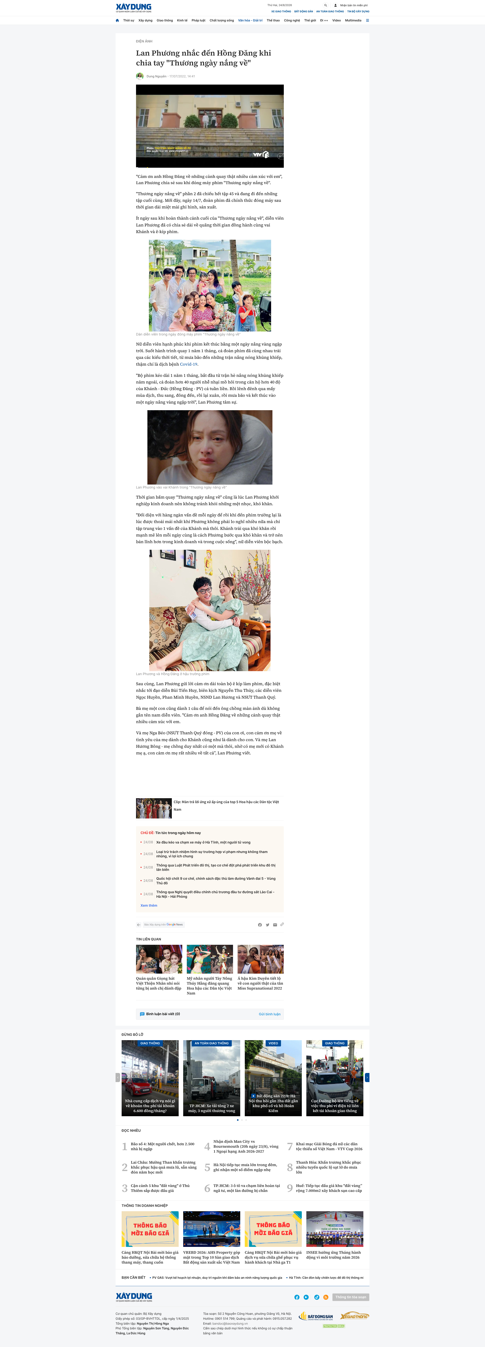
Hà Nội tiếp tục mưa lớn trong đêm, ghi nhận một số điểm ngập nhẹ (245, 1167)
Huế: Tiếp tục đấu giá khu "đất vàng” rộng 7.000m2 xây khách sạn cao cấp (329, 1188)
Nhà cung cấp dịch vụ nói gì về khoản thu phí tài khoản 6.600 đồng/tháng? (150, 1105)
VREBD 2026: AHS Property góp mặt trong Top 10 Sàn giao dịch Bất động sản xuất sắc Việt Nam (211, 1257)
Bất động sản (303, 11)
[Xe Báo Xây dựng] (354, 1315)
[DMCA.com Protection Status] (333, 1326)
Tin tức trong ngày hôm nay (178, 833)
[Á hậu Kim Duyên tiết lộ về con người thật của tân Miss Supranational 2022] (261, 959)
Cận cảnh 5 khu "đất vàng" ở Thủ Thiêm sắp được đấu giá (160, 1188)
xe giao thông (281, 11)
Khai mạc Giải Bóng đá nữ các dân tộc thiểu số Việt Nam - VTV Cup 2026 (329, 1146)
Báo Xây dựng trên (155, 924)
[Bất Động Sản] (315, 1316)
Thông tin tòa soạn (351, 1297)
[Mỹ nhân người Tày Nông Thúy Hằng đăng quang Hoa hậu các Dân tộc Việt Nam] (210, 959)
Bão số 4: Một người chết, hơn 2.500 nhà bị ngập (162, 1146)
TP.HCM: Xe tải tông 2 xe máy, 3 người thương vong (211, 1108)
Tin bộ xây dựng (358, 11)
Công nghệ (292, 20)
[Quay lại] (138, 925)
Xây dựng (145, 20)
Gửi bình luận (270, 1014)
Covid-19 (188, 364)
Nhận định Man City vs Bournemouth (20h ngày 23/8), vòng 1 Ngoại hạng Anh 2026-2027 (246, 1146)
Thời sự (128, 20)
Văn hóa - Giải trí (250, 20)
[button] (238, 1120)
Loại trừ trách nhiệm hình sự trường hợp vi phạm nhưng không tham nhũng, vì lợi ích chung (212, 854)
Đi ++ (324, 20)
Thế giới (310, 20)
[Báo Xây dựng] (134, 8)
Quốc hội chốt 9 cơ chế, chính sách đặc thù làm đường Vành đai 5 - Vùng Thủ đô (216, 881)
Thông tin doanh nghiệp (145, 1206)
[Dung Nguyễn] (140, 76)
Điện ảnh (144, 41)
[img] (210, 285)
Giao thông (165, 20)
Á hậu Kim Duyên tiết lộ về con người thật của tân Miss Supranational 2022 (260, 983)
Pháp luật (198, 20)
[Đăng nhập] (335, 5)
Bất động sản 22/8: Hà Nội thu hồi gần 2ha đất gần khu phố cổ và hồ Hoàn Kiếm (273, 1103)
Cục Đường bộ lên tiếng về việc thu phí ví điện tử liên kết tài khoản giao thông (335, 1105)
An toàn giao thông (330, 11)
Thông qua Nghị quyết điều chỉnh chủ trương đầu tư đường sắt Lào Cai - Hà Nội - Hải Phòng (215, 894)
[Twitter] (267, 925)
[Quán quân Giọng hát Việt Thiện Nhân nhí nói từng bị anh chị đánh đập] (159, 959)
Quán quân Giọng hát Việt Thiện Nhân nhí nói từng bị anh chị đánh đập (158, 983)
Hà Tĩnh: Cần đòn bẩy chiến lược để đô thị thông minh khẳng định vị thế (341, 1277)
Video (336, 20)
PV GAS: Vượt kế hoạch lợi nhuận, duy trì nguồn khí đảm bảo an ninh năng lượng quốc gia (217, 1277)
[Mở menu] (367, 20)
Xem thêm (149, 906)
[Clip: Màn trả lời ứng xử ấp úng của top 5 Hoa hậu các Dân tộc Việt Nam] (154, 808)
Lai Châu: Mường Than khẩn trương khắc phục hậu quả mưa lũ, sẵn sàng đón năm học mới (164, 1167)
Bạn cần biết (134, 1278)
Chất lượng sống (222, 20)
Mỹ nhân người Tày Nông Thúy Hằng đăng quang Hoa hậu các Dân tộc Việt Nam (209, 986)
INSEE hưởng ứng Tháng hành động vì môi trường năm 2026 (333, 1255)
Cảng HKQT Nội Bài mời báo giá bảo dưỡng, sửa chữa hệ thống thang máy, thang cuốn (150, 1257)
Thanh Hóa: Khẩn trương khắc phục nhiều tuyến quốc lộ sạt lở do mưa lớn (328, 1167)
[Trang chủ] (117, 20)
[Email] (275, 925)
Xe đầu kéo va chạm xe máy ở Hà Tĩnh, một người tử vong (203, 842)
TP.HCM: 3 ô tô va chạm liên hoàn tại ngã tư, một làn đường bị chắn (247, 1188)
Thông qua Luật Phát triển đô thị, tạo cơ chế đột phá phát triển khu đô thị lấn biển (215, 867)
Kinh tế (182, 20)
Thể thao (273, 20)
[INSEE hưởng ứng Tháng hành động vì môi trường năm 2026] (334, 1229)
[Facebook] (260, 925)
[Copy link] (282, 925)
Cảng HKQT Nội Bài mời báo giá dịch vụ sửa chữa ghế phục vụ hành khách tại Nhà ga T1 (273, 1257)
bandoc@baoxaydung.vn (230, 1323)
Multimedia (353, 20)
